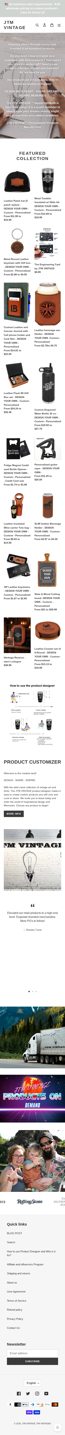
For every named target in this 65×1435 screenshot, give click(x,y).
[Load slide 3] (36, 991)
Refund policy (14, 1309)
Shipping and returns (18, 1273)
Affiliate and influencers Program (25, 1264)
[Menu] (59, 25)
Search (11, 1242)
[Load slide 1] (29, 991)
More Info (14, 814)
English (31, 1383)
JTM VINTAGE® (43, 1423)
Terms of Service (16, 1300)
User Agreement (16, 1291)
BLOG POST (14, 1233)
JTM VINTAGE (15, 25)
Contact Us (13, 1327)
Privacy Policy (15, 1318)
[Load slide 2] (32, 991)
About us (12, 1282)
